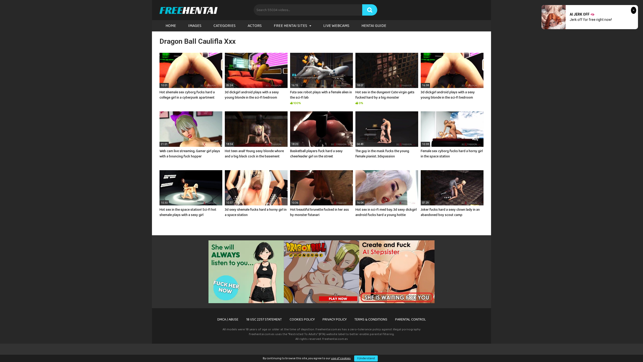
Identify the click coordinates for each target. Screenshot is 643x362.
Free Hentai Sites (290, 26)
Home (171, 26)
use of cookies (341, 358)
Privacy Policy (335, 319)
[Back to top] (626, 347)
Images (194, 26)
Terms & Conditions (370, 319)
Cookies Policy (302, 319)
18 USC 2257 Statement (264, 319)
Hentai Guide (373, 26)
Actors (255, 26)
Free (188, 10)
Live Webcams (336, 26)
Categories (224, 26)
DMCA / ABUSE (227, 319)
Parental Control (410, 319)
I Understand (366, 358)
